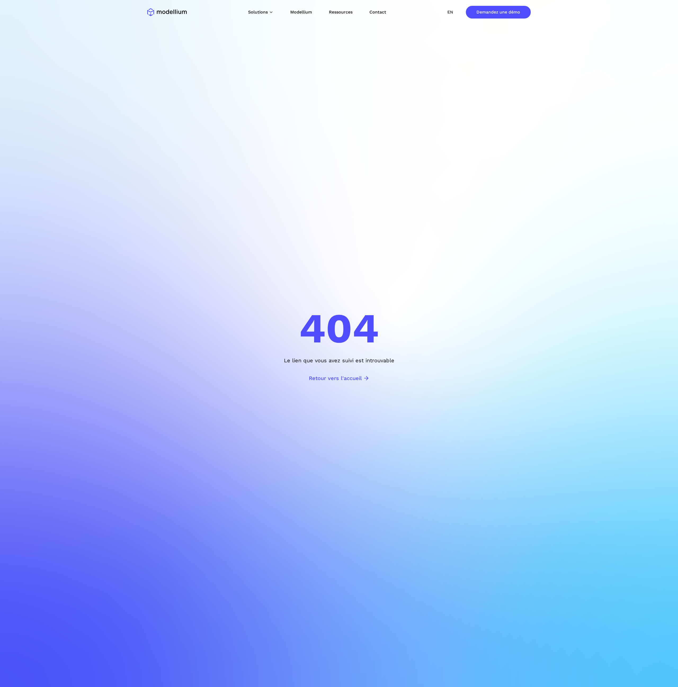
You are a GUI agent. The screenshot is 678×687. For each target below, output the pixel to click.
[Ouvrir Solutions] (271, 12)
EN (450, 12)
